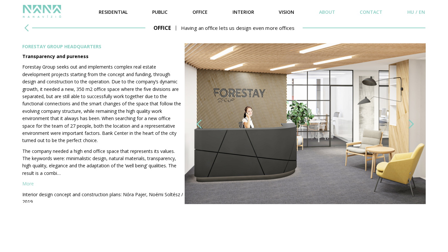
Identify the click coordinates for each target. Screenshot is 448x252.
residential (113, 12)
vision (286, 12)
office (200, 12)
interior (243, 12)
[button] (199, 124)
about (327, 12)
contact (371, 12)
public (160, 12)
